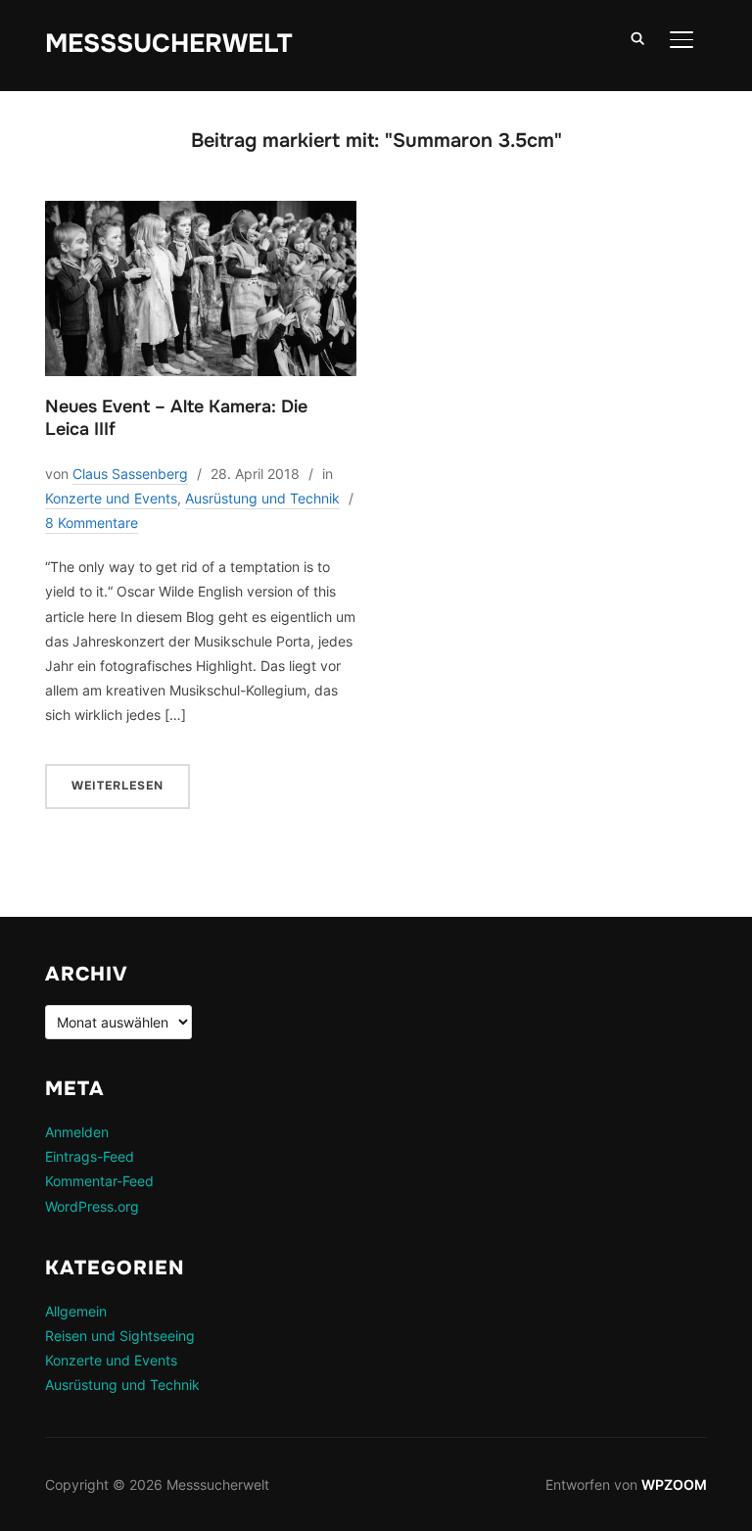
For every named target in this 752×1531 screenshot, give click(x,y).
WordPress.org (92, 1206)
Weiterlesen (117, 785)
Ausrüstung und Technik (262, 498)
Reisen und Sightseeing (120, 1335)
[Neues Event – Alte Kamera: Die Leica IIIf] (200, 213)
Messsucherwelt (168, 43)
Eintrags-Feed (89, 1156)
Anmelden (77, 1132)
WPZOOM (674, 1484)
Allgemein (76, 1311)
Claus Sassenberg (130, 473)
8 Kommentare (91, 522)
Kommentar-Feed (99, 1180)
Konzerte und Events (111, 498)
